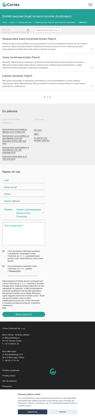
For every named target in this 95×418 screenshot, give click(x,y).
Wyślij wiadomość (24, 314)
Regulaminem (15, 271)
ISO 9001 (38, 130)
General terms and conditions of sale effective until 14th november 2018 (15, 150)
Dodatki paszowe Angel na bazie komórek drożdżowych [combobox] (46, 30)
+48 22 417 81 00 (11, 360)
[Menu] (90, 4)
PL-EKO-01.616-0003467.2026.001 (42, 139)
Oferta (12, 22)
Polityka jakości (9, 375)
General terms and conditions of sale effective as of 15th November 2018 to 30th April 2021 (15, 140)
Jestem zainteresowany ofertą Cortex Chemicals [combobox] (28, 213)
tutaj (4, 308)
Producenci (7, 386)
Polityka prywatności (11, 370)
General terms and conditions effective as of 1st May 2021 (14, 130)
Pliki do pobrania (9, 381)
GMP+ (36, 134)
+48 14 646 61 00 (11, 343)
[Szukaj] (28, 30)
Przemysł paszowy (24, 22)
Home (4, 22)
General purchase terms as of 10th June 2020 (14, 157)
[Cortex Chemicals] (11, 5)
